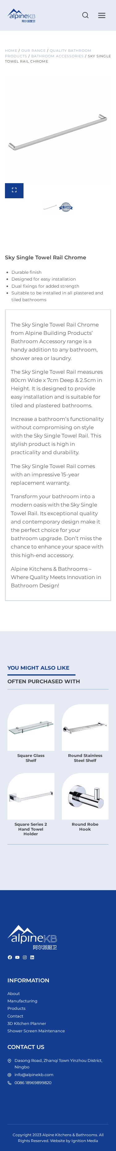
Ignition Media (84, 1140)
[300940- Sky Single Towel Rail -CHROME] (58, 130)
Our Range (33, 50)
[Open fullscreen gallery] (14, 191)
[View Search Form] (85, 15)
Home (11, 50)
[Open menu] (102, 15)
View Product (32, 756)
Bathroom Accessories (57, 56)
